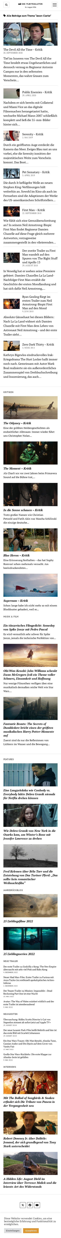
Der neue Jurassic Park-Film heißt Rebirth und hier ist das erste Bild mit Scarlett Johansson (30, 1032)
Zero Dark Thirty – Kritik (38, 344)
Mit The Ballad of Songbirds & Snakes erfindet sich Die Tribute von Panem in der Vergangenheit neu (29, 1102)
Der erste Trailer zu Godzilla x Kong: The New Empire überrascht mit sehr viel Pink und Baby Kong (29, 968)
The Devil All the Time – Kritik (22, 49)
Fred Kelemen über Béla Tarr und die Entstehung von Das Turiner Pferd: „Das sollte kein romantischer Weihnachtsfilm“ (30, 877)
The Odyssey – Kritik (17, 423)
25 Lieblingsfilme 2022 (18, 921)
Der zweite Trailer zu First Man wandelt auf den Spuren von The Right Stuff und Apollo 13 (39, 256)
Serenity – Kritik (32, 134)
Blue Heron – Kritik (16, 555)
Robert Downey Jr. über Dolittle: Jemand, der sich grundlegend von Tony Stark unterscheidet (29, 1142)
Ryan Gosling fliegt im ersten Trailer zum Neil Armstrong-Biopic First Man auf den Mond (37, 302)
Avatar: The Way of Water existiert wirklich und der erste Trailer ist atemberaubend (28, 1003)
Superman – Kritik (15, 601)
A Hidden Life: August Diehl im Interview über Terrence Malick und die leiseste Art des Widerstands (29, 1182)
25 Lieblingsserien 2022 (19, 954)
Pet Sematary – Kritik (36, 172)
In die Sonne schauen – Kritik (23, 510)
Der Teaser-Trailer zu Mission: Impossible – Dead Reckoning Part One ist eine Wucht (27, 992)
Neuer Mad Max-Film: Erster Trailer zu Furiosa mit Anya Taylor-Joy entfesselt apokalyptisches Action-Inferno (29, 980)
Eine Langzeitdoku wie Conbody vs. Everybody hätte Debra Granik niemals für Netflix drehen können (29, 794)
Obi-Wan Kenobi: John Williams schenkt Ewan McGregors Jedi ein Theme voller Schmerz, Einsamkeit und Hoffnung (30, 674)
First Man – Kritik (33, 210)
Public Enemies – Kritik (37, 92)
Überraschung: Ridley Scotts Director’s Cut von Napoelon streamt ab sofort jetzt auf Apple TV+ (27, 1021)
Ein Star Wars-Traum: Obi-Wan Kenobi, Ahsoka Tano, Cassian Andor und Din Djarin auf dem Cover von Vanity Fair (29, 1043)
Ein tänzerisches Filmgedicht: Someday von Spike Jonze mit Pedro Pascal (29, 627)
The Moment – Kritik (17, 468)
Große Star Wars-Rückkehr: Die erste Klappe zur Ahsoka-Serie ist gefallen (27, 1056)
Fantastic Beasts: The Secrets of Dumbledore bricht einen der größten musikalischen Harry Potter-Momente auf (28, 729)
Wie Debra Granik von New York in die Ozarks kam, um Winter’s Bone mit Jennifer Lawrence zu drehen (29, 834)
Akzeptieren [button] (31, 1230)
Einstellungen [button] (13, 1230)
